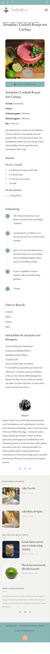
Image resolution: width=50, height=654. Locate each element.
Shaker (8, 316)
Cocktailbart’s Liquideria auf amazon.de (25, 367)
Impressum (11, 626)
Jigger (7, 326)
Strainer (8, 321)
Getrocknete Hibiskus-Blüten (17, 350)
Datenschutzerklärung (31, 626)
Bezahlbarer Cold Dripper (16, 354)
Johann (25, 415)
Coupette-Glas (11, 359)
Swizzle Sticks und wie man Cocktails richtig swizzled (32, 545)
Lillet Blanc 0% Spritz (32, 511)
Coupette (9, 311)
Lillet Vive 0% (28, 488)
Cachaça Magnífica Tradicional (18, 346)
